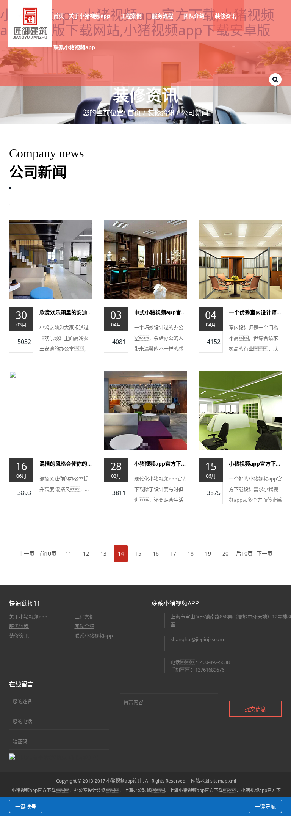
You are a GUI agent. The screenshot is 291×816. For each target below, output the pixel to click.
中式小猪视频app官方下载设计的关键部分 (160, 312)
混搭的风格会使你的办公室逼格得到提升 (65, 463)
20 (225, 553)
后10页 (244, 553)
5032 (24, 341)
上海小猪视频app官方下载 (196, 790)
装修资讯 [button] (226, 15)
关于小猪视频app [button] (90, 15)
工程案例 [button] (131, 15)
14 (121, 553)
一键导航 (265, 806)
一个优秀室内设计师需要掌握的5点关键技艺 (255, 312)
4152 (214, 341)
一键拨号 (25, 806)
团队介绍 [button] (194, 15)
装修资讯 (161, 112)
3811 (119, 493)
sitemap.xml (223, 781)
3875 (214, 493)
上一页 (26, 553)
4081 (119, 341)
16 (156, 553)
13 (103, 553)
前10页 (48, 553)
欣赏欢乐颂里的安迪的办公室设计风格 (65, 312)
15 (138, 553)
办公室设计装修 (90, 790)
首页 (58, 15)
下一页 (264, 553)
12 (86, 553)
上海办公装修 (137, 790)
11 (69, 553)
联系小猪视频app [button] (75, 47)
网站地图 (200, 781)
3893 (24, 493)
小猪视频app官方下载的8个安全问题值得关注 (160, 463)
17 (173, 553)
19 (208, 553)
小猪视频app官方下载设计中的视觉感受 (255, 463)
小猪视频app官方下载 (33, 790)
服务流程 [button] (163, 15)
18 (191, 553)
